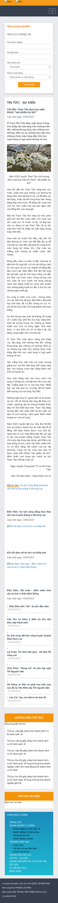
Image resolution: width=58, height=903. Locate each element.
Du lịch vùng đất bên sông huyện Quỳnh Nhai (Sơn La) (29, 637)
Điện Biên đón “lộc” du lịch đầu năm (29, 606)
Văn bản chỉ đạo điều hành (25, 848)
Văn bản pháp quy (19, 842)
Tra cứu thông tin (19, 34)
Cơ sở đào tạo (17, 868)
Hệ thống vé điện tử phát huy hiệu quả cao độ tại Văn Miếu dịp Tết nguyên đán (29, 686)
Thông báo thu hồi (21, 835)
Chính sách (18, 845)
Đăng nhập (15, 871)
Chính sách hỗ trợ (21, 851)
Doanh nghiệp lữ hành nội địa (26, 832)
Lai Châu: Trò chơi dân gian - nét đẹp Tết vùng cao (29, 653)
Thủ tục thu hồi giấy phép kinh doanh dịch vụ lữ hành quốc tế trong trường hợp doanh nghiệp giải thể (28, 779)
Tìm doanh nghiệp (18, 26)
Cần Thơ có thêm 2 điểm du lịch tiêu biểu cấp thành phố (29, 621)
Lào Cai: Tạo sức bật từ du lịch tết (27, 697)
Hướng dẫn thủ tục (29, 717)
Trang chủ (15, 822)
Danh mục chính (17, 815)
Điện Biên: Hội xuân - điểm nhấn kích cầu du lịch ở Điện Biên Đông (29, 592)
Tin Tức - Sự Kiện (21, 102)
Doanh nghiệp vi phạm (23, 838)
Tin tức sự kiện (29, 796)
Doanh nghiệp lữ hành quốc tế (26, 829)
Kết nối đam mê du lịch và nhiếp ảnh (26, 552)
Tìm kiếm (28, 85)
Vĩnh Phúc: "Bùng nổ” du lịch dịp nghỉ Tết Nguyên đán (29, 670)
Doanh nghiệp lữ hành (21, 825)
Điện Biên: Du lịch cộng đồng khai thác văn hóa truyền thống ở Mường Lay (29, 513)
